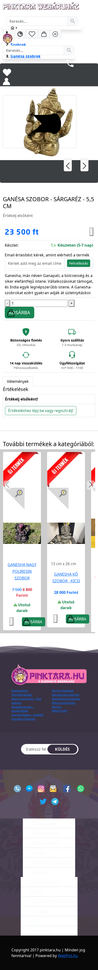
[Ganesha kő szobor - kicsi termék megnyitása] (66, 533)
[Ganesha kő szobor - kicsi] (66, 533)
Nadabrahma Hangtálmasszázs (21, 692)
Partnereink (40, 930)
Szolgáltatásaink (44, 881)
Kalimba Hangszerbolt (65, 694)
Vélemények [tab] (18, 381)
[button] (7, 485)
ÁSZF (34, 921)
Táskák (38, 852)
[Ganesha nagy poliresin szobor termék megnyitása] (22, 533)
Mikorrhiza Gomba (63, 702)
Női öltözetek (43, 823)
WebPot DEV (59, 710)
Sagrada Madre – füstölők (27, 714)
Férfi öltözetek (44, 833)
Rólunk (36, 891)
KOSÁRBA (19, 312)
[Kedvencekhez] (55, 618)
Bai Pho (56, 707)
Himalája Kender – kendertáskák (22, 709)
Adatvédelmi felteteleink (51, 901)
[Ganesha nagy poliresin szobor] (22, 533)
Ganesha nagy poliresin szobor (22, 571)
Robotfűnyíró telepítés (66, 698)
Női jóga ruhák (45, 842)
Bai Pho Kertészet (63, 690)
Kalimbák (40, 872)
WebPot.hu (68, 955)
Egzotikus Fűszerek (23, 719)
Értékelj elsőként (18, 215)
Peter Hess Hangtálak (51, 862)
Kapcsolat (38, 911)
